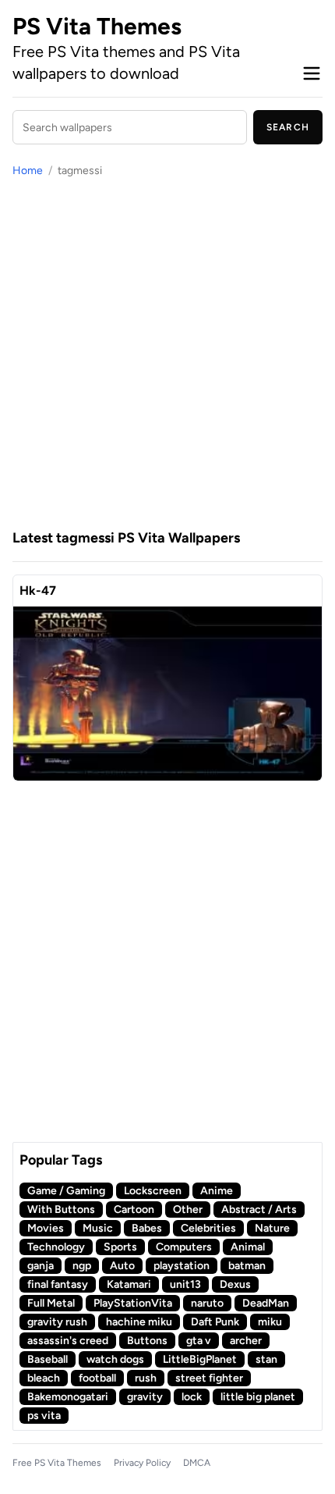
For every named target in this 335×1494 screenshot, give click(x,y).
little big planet (257, 1396)
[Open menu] (312, 73)
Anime (216, 1190)
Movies (45, 1228)
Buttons (147, 1340)
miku (270, 1322)
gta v (198, 1340)
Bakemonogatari (67, 1396)
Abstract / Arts (259, 1209)
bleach (43, 1378)
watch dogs (115, 1359)
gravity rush (57, 1322)
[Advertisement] (167, 353)
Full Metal (51, 1303)
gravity (145, 1396)
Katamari (129, 1284)
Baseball (47, 1359)
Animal (248, 1247)
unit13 (185, 1284)
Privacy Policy (142, 1462)
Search (287, 127)
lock (192, 1396)
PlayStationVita (132, 1303)
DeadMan (265, 1303)
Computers (184, 1247)
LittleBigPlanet (200, 1359)
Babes (147, 1228)
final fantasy (57, 1284)
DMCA (196, 1462)
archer (246, 1340)
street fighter (209, 1378)
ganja (40, 1265)
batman (247, 1265)
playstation (181, 1265)
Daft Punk (215, 1322)
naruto (207, 1303)
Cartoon (134, 1209)
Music (98, 1228)
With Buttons (61, 1209)
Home (27, 170)
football (97, 1378)
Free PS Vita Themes (56, 1462)
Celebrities (208, 1228)
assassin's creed (67, 1340)
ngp (81, 1265)
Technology (56, 1247)
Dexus (235, 1284)
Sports (120, 1247)
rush (146, 1378)
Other (188, 1209)
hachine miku (139, 1322)
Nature (272, 1228)
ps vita (44, 1415)
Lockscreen (153, 1190)
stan (266, 1359)
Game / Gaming (66, 1190)
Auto (122, 1265)
